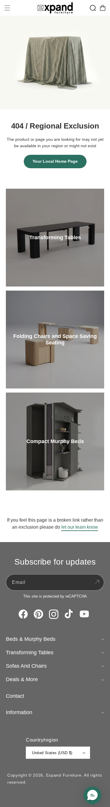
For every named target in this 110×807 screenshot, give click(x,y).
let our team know (79, 527)
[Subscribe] (97, 582)
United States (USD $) (52, 753)
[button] (7, 8)
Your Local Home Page (55, 161)
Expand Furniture (64, 775)
